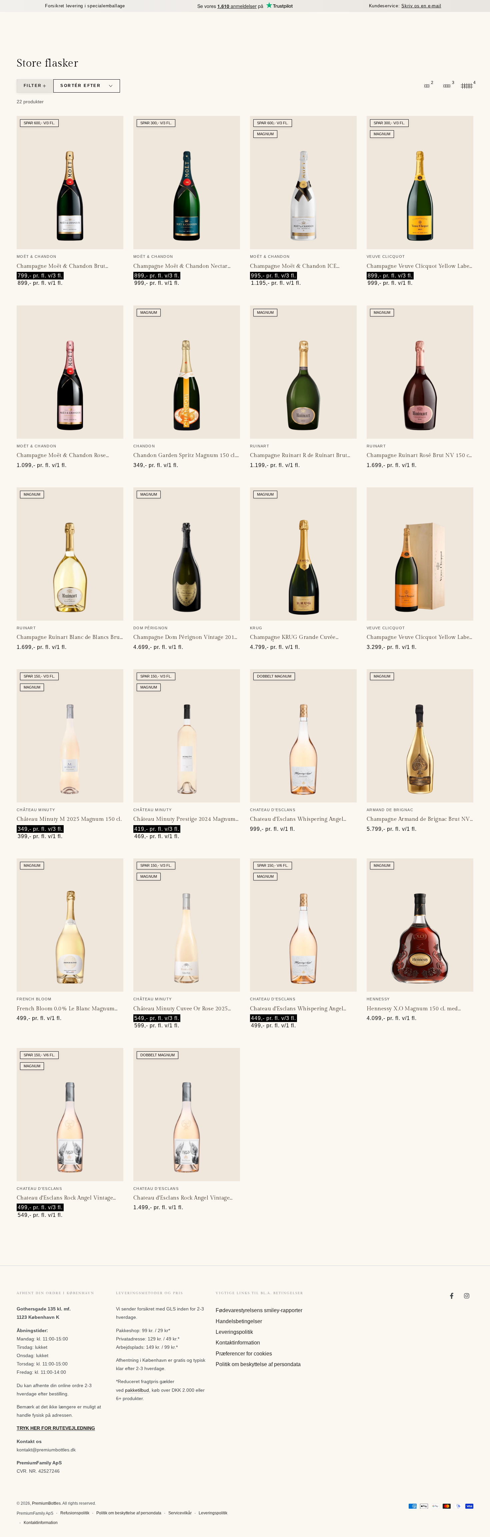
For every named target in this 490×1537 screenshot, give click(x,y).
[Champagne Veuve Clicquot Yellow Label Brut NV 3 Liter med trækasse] (420, 554)
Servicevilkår (180, 1513)
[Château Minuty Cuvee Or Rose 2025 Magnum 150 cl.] (186, 925)
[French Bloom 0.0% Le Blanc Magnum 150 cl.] (70, 925)
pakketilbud (137, 1390)
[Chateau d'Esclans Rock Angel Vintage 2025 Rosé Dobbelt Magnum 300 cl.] (186, 1114)
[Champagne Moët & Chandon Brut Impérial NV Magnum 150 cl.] (70, 182)
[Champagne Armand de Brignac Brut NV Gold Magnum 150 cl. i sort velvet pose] (420, 735)
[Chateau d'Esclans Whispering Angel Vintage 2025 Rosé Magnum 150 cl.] (303, 925)
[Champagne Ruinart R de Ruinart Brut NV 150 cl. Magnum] (303, 372)
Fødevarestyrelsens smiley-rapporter (259, 1310)
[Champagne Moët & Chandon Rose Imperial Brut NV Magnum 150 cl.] (70, 372)
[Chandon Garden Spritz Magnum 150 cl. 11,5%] (186, 372)
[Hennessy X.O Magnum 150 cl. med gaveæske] (420, 925)
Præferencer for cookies (244, 1353)
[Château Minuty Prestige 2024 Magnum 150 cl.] (186, 735)
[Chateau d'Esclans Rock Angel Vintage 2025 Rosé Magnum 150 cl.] (70, 1114)
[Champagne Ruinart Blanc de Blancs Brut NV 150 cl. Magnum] (70, 554)
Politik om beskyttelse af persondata (258, 1364)
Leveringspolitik (234, 1332)
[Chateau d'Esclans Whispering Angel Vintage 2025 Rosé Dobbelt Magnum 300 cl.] (303, 735)
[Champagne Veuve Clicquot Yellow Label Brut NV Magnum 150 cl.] (420, 182)
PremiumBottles (46, 1503)
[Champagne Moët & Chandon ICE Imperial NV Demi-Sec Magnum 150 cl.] (303, 182)
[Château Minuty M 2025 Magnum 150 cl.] (70, 735)
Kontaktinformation (238, 1342)
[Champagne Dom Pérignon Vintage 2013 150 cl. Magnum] (186, 554)
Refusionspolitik (74, 1513)
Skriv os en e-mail (421, 5)
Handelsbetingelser (239, 1321)
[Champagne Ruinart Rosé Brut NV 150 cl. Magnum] (420, 372)
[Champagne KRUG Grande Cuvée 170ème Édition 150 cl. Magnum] (303, 554)
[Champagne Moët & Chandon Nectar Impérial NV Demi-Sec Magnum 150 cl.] (186, 182)
